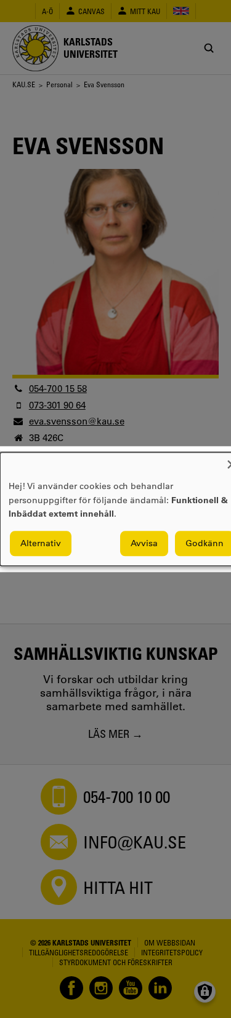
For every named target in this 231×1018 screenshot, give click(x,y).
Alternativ (40, 543)
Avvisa (144, 543)
